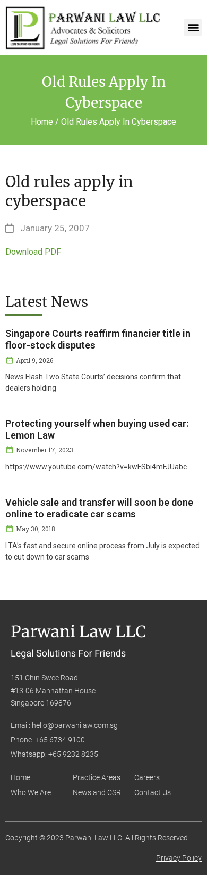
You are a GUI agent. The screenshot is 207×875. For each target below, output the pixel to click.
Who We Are (31, 792)
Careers (147, 777)
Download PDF (33, 252)
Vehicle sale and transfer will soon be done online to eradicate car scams (99, 508)
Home (20, 777)
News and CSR (97, 792)
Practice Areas (96, 777)
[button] (193, 27)
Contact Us (152, 792)
